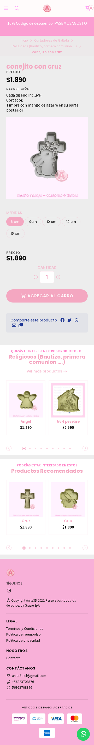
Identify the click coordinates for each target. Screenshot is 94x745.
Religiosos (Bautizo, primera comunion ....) (44, 46)
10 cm (51, 221)
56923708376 (22, 687)
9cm (33, 221)
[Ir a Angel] (26, 400)
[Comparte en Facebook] (62, 320)
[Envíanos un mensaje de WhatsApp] (83, 734)
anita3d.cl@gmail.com (29, 675)
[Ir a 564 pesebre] (68, 400)
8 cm (15, 221)
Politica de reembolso (23, 634)
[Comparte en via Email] (14, 325)
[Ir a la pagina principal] (47, 8)
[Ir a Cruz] (26, 499)
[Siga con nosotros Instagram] (8, 590)
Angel (26, 422)
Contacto (13, 658)
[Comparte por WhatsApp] (76, 320)
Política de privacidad (23, 640)
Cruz (26, 521)
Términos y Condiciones (24, 628)
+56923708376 (23, 681)
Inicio (24, 40)
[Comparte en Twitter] (69, 320)
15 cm (15, 233)
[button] (21, 325)
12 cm (71, 221)
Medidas (14, 213)
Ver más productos (45, 371)
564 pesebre (68, 422)
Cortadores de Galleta (51, 40)
